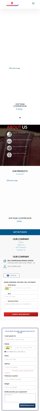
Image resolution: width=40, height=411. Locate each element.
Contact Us (21, 250)
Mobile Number (12, 285)
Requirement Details (13, 301)
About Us (21, 245)
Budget (7, 384)
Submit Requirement (21, 314)
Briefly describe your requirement (16, 392)
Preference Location (11, 376)
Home (21, 242)
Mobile (7, 344)
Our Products (21, 247)
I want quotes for (10, 336)
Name (9, 293)
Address (7, 364)
